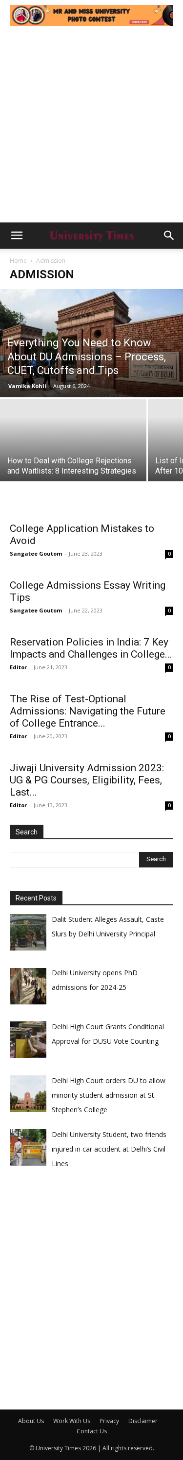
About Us (31, 1421)
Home (18, 260)
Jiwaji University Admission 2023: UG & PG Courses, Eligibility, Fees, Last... (87, 780)
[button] (16, 235)
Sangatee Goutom (36, 553)
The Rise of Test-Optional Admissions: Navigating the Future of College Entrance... (87, 711)
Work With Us (71, 1421)
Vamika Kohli (27, 386)
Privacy (109, 1421)
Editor (18, 667)
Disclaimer (143, 1421)
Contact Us (92, 1431)
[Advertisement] (91, 126)
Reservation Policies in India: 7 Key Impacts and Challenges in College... (91, 648)
